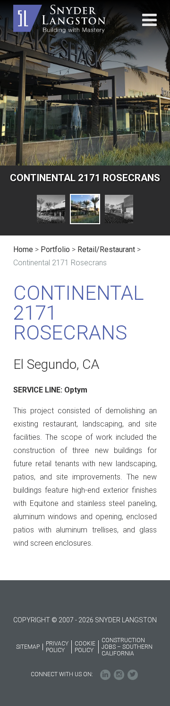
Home (23, 249)
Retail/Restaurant (106, 249)
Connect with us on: (62, 674)
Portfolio (55, 249)
